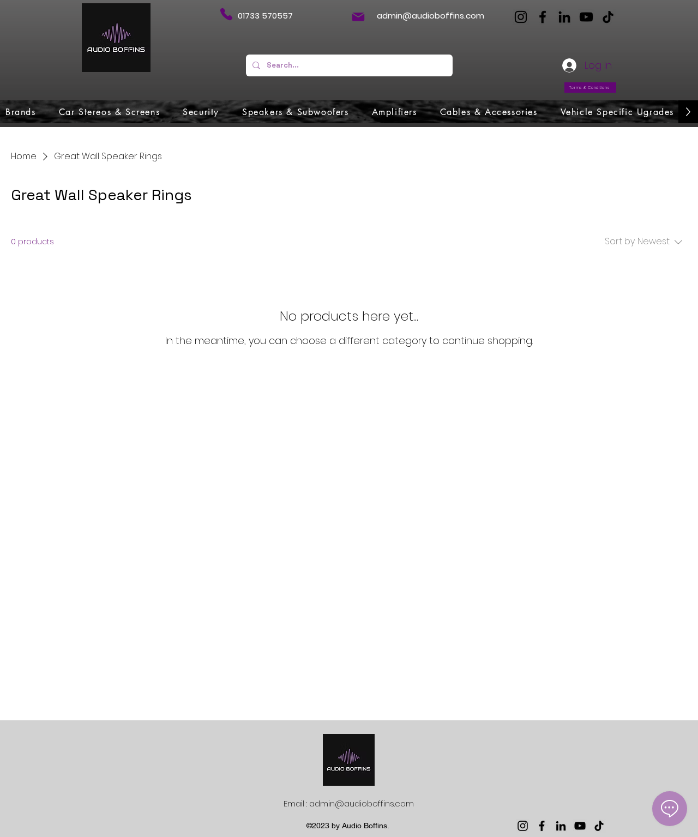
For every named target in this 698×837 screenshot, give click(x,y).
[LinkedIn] (564, 17)
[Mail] (358, 17)
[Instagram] (521, 17)
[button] (20, 111)
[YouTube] (586, 17)
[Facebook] (542, 17)
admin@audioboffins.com (430, 15)
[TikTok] (608, 17)
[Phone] (226, 14)
